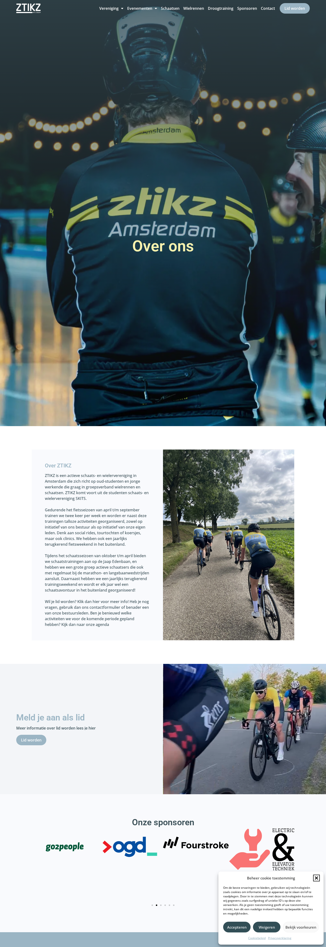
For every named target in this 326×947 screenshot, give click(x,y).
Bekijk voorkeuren (300, 927)
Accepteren (237, 927)
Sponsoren (247, 8)
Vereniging (109, 8)
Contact (268, 8)
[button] (316, 878)
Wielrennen (193, 8)
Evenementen (139, 8)
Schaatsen (170, 8)
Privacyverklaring (279, 938)
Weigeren (267, 927)
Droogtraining (220, 8)
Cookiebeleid (257, 938)
